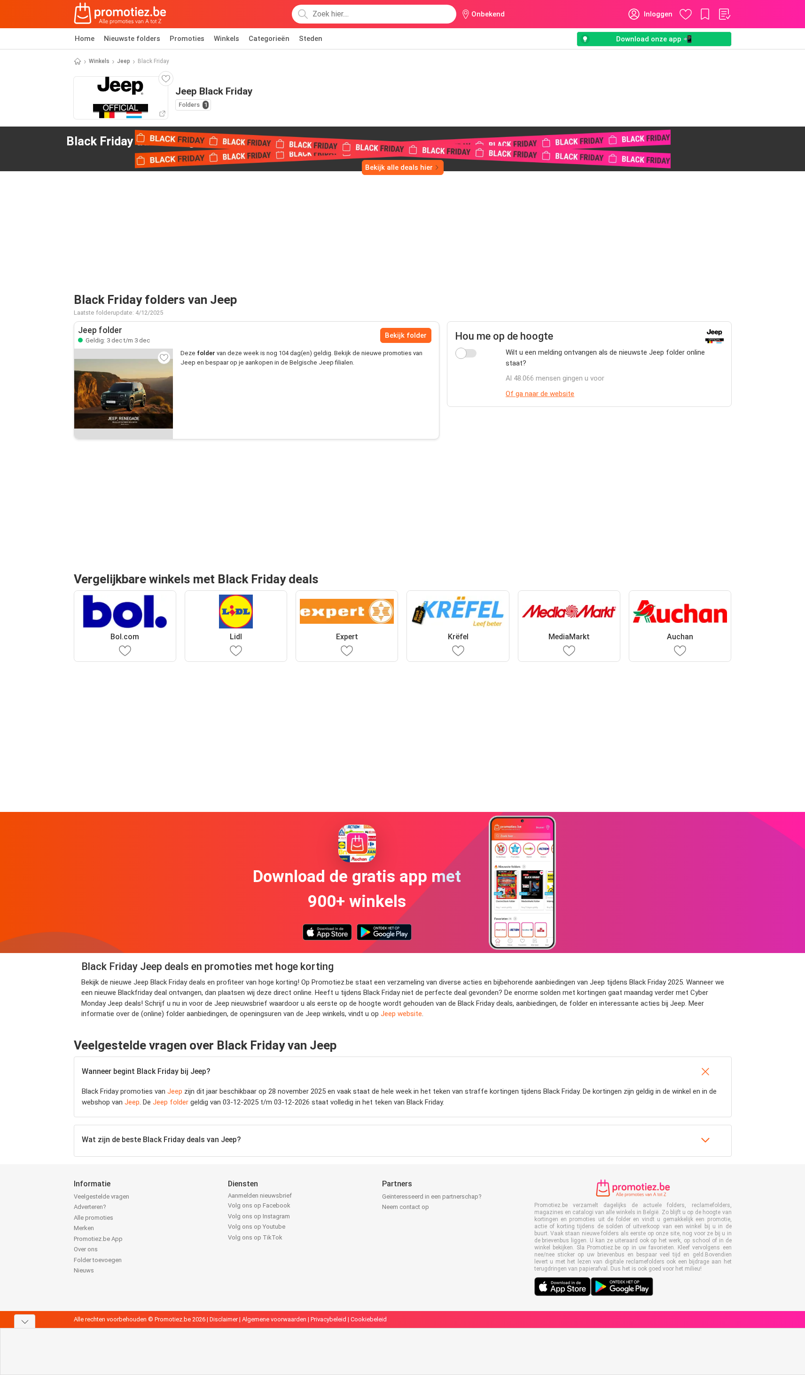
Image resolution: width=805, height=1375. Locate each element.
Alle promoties (93, 1217)
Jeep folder (170, 1102)
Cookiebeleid (369, 1319)
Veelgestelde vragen (101, 1196)
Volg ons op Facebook (259, 1205)
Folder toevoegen (98, 1260)
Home (84, 38)
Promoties (187, 38)
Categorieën (269, 38)
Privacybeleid (328, 1319)
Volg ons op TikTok (255, 1237)
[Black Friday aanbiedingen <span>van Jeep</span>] (247, 141)
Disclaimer (224, 1319)
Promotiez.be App (98, 1238)
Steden (310, 38)
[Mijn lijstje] (724, 14)
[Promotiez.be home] (120, 14)
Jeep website (401, 1013)
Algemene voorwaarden (274, 1319)
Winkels (226, 38)
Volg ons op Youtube (256, 1226)
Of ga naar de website (540, 393)
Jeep (123, 61)
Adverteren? (90, 1206)
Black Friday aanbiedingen (152, 141)
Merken (84, 1228)
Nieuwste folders (132, 38)
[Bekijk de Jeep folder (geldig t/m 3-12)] (123, 394)
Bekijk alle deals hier (399, 167)
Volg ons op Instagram (259, 1216)
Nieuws (84, 1270)
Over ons (86, 1249)
